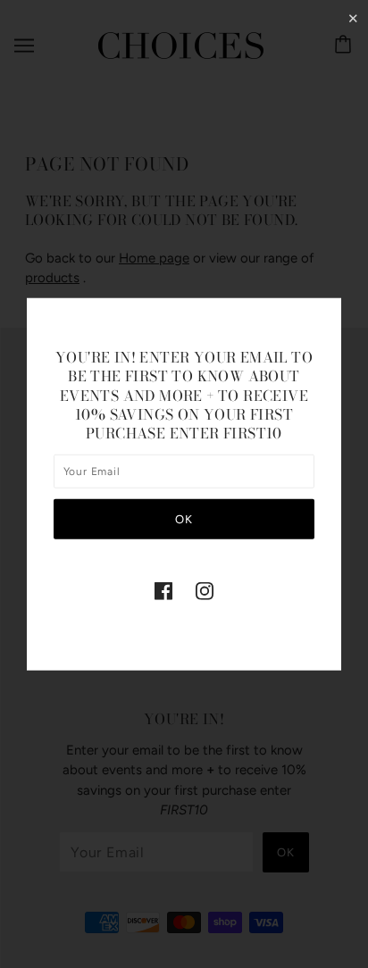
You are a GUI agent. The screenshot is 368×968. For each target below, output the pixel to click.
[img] (163, 590)
